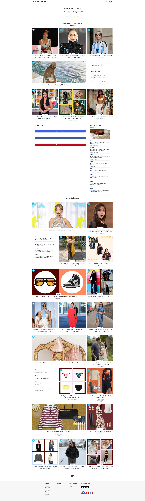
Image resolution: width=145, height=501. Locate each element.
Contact (46, 491)
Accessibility (47, 486)
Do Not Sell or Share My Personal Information (50, 494)
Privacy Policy (47, 490)
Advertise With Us (48, 487)
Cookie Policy (47, 495)
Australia (70, 486)
